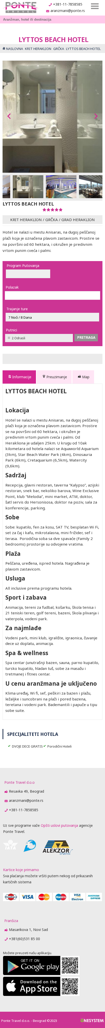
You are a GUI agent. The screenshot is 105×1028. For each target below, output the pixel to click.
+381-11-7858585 (67, 4)
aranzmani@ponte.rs (67, 10)
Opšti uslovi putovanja (59, 825)
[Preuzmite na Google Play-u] (41, 973)
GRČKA (51, 219)
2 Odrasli (18, 338)
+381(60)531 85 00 (24, 938)
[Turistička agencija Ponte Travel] (20, 7)
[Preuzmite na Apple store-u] (41, 994)
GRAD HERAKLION (78, 219)
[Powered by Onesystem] (92, 1020)
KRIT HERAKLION (26, 219)
